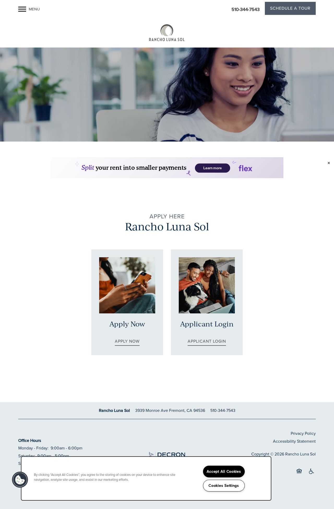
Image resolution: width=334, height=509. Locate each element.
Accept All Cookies (224, 471)
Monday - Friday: (33, 448)
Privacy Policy (303, 433)
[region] (146, 478)
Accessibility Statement (294, 441)
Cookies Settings (223, 485)
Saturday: (26, 456)
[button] (290, 9)
